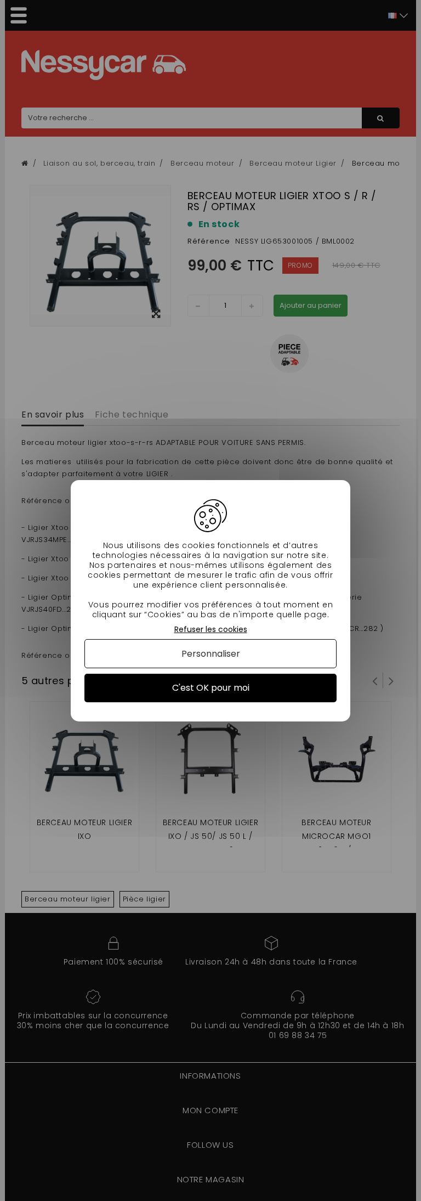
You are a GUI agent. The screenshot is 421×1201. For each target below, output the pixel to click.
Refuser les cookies (210, 629)
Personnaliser (210, 653)
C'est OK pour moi (210, 687)
